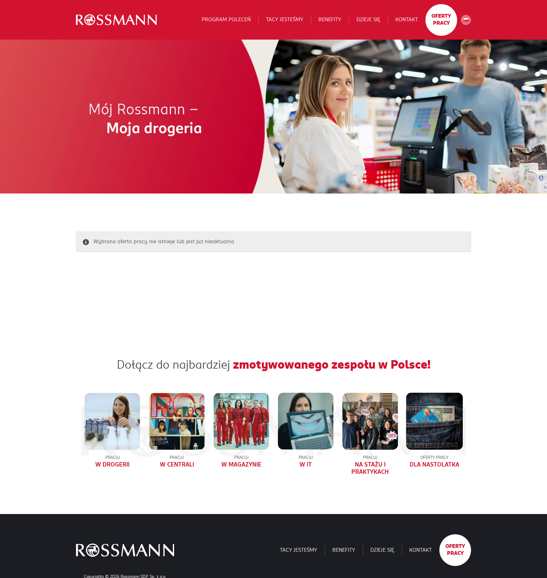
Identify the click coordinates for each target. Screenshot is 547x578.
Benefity (329, 19)
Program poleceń (226, 19)
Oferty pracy (441, 19)
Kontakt (406, 19)
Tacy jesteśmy (284, 19)
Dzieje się (368, 19)
